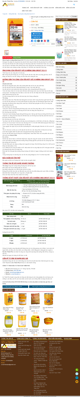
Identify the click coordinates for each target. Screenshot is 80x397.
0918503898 (21, 1)
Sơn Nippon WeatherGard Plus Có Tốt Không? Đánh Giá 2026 (40, 343)
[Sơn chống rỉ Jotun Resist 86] (59, 158)
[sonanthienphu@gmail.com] (76, 381)
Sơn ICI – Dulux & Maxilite (63, 119)
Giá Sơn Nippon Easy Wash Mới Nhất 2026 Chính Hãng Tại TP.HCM (70, 52)
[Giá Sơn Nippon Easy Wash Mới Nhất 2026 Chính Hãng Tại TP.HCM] (59, 55)
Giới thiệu (70, 1)
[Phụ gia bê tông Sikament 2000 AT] (9, 321)
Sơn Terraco (59, 142)
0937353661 (53, 396)
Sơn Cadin (59, 108)
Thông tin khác (17, 57)
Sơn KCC (58, 127)
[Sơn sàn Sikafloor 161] (48, 299)
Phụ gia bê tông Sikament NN (34, 330)
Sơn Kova (59, 129)
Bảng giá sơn (70, 7)
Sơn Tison (59, 145)
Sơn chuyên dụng (61, 80)
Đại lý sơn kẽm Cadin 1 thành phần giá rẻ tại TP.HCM (40, 371)
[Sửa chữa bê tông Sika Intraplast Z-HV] (35, 299)
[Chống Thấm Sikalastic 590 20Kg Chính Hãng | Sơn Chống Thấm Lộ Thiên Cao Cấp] (59, 29)
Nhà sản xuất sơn (36, 7)
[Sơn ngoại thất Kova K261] (59, 166)
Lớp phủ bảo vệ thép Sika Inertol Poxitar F (22, 330)
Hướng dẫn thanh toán (24, 353)
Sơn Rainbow (59, 137)
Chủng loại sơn (49, 7)
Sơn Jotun (59, 124)
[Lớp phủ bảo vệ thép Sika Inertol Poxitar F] (22, 321)
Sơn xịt (58, 93)
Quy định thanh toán (23, 355)
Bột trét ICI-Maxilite (54, 363)
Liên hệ (76, 1)
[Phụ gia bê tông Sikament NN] (35, 321)
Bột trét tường (60, 67)
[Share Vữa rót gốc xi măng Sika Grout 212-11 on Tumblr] (39, 41)
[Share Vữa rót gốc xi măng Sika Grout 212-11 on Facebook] (32, 41)
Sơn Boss (59, 106)
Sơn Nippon (59, 135)
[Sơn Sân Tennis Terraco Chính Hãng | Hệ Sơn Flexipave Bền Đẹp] (59, 42)
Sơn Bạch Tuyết (60, 103)
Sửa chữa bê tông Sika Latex (8, 308)
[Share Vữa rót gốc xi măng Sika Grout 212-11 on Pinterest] (45, 41)
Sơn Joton (59, 121)
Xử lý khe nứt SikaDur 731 (20, 308)
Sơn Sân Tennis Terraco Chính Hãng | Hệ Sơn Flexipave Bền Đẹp (70, 39)
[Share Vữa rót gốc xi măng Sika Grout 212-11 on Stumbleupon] (42, 41)
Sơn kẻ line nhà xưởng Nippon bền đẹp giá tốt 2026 (40, 366)
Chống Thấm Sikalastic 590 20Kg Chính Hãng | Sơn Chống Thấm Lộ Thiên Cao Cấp (70, 25)
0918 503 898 (17, 270)
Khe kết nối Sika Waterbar (47, 330)
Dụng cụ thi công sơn (62, 75)
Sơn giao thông (60, 85)
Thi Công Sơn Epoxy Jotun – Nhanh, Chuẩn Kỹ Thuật (40, 360)
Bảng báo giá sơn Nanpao (40, 351)
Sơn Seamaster (60, 140)
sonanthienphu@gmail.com (17, 272)
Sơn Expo (58, 113)
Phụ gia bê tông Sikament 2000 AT (8, 330)
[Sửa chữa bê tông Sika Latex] (9, 299)
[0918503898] (76, 370)
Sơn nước (59, 88)
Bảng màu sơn (60, 7)
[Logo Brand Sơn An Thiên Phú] (8, 4)
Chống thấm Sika (39, 30)
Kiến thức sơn (26, 11)
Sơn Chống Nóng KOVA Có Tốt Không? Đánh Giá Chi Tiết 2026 (40, 392)
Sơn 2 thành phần (61, 77)
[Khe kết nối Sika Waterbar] (48, 321)
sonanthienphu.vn (15, 274)
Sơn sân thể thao (61, 90)
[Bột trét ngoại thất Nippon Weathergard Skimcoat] (59, 175)
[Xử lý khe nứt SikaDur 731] (22, 299)
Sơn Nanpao (59, 132)
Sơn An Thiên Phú (36, 396)
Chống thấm (59, 69)
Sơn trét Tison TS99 (54, 372)
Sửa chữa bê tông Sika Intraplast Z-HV (35, 308)
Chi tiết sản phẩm (7, 57)
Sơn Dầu (58, 82)
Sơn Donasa (59, 111)
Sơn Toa (58, 148)
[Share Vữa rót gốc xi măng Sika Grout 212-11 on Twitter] (35, 41)
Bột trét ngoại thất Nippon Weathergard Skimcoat (70, 173)
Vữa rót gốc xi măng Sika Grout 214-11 (42, 286)
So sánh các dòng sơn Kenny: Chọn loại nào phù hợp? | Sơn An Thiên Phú (40, 354)
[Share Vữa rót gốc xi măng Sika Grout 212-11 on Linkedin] (48, 41)
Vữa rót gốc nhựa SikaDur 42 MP (13, 286)
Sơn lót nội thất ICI (54, 357)
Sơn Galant (59, 116)
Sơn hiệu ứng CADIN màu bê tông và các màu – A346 (56, 343)
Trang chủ (25, 7)
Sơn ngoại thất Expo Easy (56, 351)
